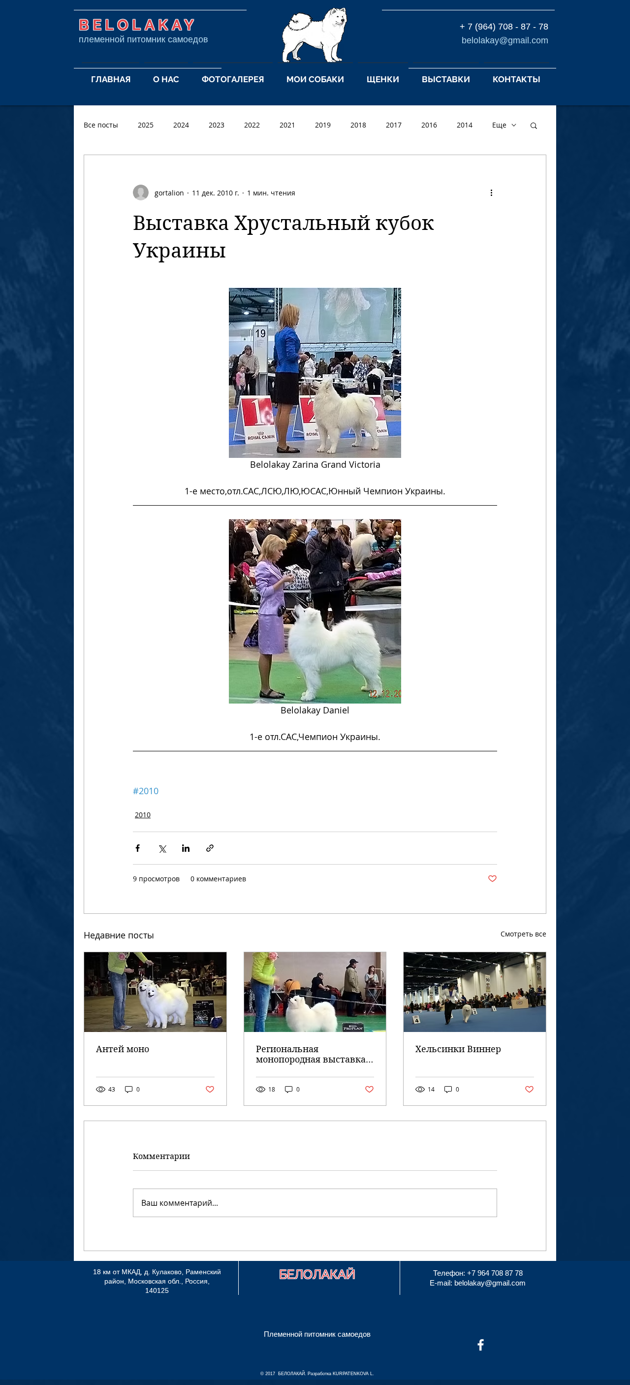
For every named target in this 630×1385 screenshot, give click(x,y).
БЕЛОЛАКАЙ (317, 1274)
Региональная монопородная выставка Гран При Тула (311, 1054)
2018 (358, 124)
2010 (143, 814)
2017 (394, 124)
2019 (323, 124)
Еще (499, 124)
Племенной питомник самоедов (317, 1334)
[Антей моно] (155, 992)
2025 (146, 124)
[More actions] (491, 192)
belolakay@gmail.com (505, 40)
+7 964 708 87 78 (495, 1273)
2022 (252, 124)
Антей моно (122, 1049)
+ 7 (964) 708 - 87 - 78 (504, 27)
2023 (216, 124)
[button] (166, 75)
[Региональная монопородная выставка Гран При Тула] (315, 992)
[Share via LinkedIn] (185, 848)
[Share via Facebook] (137, 848)
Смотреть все (523, 933)
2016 (429, 124)
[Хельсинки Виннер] (475, 992)
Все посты (101, 124)
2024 (181, 124)
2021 (287, 124)
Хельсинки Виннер (458, 1049)
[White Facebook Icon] (480, 1345)
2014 (464, 124)
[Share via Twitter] (161, 848)
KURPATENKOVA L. (353, 1373)
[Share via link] (210, 848)
